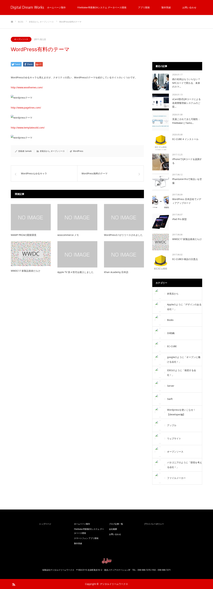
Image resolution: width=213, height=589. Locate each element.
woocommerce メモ (68, 234)
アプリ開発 (144, 7)
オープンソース (21, 39)
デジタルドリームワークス (114, 584)
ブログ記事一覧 (116, 523)
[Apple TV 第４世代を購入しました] (77, 254)
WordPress (78, 151)
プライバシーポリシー (154, 523)
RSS (13, 583)
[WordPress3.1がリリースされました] (124, 217)
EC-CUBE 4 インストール (185, 139)
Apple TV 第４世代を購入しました (75, 272)
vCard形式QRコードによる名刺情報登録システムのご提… (186, 103)
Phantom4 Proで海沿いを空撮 (187, 181)
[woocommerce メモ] (77, 217)
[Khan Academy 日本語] (124, 254)
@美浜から (45, 151)
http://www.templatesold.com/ (28, 127)
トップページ (45, 523)
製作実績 (166, 7)
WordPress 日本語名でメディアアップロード (186, 201)
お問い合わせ (189, 7)
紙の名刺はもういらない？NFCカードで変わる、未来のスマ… (186, 83)
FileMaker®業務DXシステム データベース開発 (101, 7)
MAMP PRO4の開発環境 (23, 234)
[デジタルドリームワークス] (106, 562)
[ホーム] (12, 16)
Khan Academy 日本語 (116, 272)
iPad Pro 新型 (179, 219)
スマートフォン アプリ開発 (86, 538)
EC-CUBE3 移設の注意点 (185, 259)
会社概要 (113, 529)
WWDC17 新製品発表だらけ (25, 270)
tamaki (28, 151)
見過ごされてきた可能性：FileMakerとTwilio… (186, 121)
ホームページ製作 (56, 7)
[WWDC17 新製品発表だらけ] (31, 253)
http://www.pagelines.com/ (26, 107)
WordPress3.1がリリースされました (123, 234)
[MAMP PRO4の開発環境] (31, 217)
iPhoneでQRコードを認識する (187, 161)
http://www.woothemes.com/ (27, 87)
